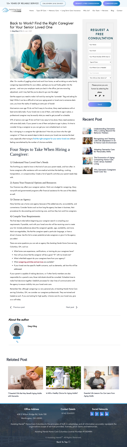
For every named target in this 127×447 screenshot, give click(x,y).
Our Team (96, 10)
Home (31, 10)
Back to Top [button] (62, 442)
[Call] (17, 342)
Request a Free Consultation (87, 3)
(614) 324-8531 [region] (68, 413)
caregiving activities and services (30, 262)
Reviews (105, 10)
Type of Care (41, 10)
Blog (112, 10)
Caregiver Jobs (111, 3)
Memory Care (54, 10)
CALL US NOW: (53, 3)
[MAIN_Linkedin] (102, 413)
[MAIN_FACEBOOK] (97, 413)
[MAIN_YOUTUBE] (107, 413)
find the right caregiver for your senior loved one (51, 138)
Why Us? (86, 10)
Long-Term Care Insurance (71, 10)
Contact (119, 10)
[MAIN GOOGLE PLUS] (92, 413)
